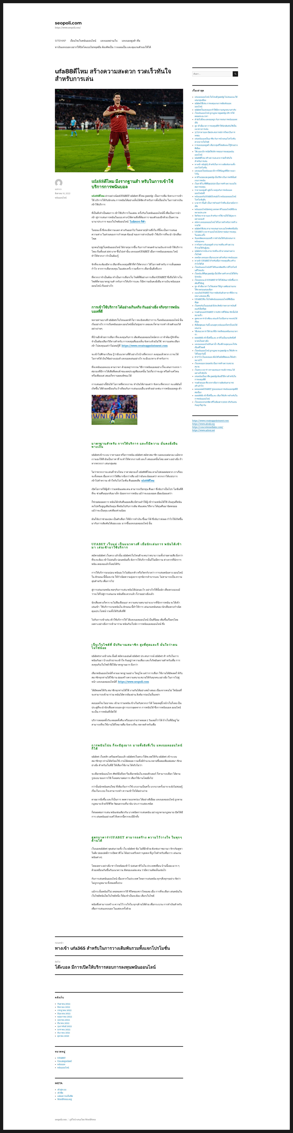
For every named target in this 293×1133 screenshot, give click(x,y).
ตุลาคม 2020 (63, 1036)
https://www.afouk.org (203, 424)
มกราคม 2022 (63, 1029)
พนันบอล (61, 1064)
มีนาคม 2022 (63, 1023)
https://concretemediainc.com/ (207, 427)
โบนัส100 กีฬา (137, 221)
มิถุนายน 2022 (63, 1013)
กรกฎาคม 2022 (64, 1010)
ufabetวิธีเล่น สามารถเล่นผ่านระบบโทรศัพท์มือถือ (216, 228)
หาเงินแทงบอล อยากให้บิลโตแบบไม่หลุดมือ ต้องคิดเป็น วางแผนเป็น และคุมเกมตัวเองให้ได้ (103, 47)
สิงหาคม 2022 (63, 1007)
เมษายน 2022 (63, 1020)
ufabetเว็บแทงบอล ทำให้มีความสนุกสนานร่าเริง (215, 110)
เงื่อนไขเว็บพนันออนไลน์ (83, 40)
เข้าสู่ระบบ (61, 1089)
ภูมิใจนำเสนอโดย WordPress (82, 1119)
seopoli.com (68, 23)
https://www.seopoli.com (133, 681)
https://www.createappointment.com (145, 345)
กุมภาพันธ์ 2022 (64, 1026)
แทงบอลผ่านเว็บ (109, 40)
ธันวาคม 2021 (63, 1032)
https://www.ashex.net (203, 430)
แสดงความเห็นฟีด (65, 1096)
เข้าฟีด (60, 1093)
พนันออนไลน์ (61, 197)
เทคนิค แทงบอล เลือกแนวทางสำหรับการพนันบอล (216, 257)
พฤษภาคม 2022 (64, 1016)
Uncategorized (64, 1061)
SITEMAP (60, 40)
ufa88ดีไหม (147, 480)
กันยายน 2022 (63, 1004)
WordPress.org (64, 1099)
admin (58, 189)
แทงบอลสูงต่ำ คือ (131, 40)
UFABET (61, 1058)
